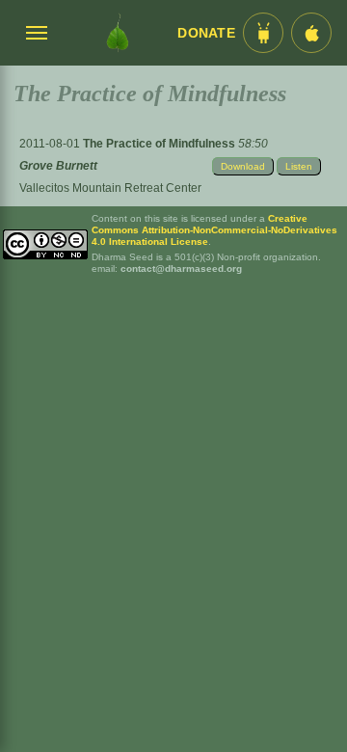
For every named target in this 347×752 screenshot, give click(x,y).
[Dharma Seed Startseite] (117, 33)
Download (243, 166)
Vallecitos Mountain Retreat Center (110, 188)
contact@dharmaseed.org (181, 268)
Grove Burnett (58, 166)
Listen (298, 166)
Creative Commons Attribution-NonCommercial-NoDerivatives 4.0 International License (214, 230)
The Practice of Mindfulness (160, 143)
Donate (206, 33)
